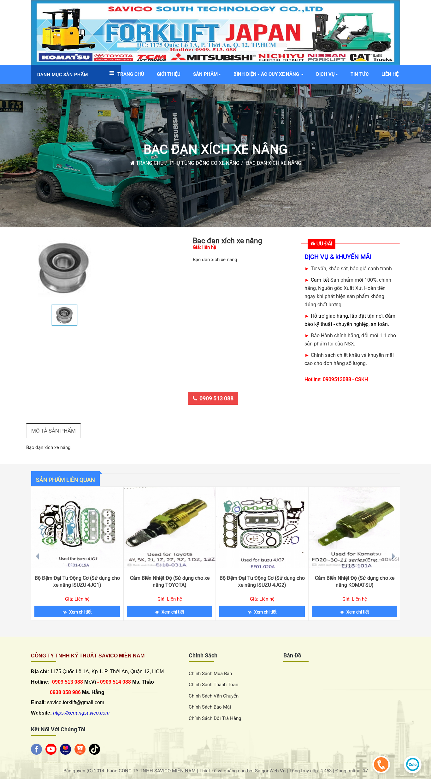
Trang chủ (149, 163)
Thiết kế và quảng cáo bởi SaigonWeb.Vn (243, 771)
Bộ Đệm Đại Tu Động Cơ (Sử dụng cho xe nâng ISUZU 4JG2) (262, 581)
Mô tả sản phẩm (53, 431)
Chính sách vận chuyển (214, 696)
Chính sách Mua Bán (210, 673)
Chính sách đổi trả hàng (215, 718)
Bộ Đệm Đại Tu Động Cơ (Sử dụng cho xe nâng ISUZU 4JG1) (77, 581)
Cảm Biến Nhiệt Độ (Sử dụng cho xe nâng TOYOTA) (170, 581)
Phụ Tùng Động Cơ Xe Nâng (204, 163)
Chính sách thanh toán (213, 684)
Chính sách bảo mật (210, 707)
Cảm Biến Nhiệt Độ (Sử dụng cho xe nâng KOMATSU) (354, 581)
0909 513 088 (216, 398)
